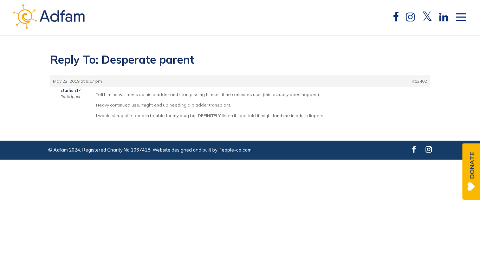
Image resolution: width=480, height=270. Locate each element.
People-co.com (235, 150)
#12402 (419, 81)
